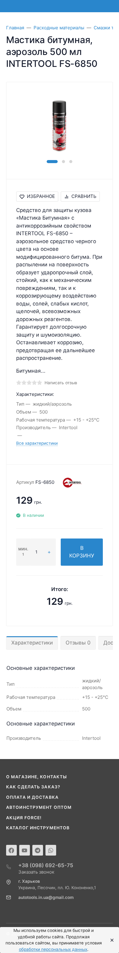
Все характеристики (37, 443)
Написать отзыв (61, 382)
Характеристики (32, 643)
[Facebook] (11, 850)
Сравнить (83, 196)
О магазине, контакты (36, 776)
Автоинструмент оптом (39, 807)
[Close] (110, 940)
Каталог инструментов (38, 827)
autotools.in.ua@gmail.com (46, 897)
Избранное (41, 196)
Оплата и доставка (32, 797)
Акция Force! (23, 817)
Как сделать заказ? (33, 786)
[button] (52, 162)
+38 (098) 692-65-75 (45, 865)
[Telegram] (37, 850)
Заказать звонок (36, 872)
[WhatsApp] (50, 850)
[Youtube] (24, 850)
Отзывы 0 (78, 643)
